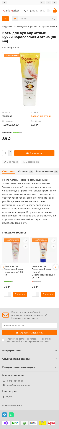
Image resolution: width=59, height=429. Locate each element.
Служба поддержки (16, 358)
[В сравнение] (25, 246)
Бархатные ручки (41, 116)
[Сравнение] (48, 2)
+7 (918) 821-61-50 (14, 381)
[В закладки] (25, 240)
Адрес (9, 396)
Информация (11, 350)
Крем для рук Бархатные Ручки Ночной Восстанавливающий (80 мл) (43, 272)
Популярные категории (18, 367)
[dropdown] (4, 2)
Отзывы (25, 171)
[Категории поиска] (15, 18)
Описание (8, 171)
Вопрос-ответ (46, 171)
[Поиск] (54, 18)
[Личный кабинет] (54, 2)
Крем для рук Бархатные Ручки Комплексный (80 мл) (13, 270)
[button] (3, 266)
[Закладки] (42, 2)
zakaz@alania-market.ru (18, 385)
